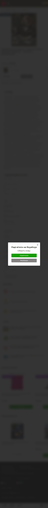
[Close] (37, 244)
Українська (24, 255)
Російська (24, 260)
